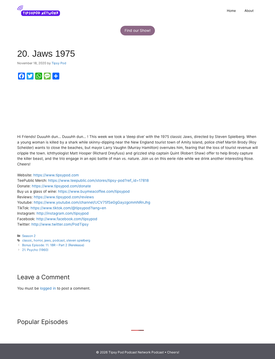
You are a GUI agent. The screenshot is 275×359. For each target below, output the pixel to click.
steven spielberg (78, 240)
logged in (48, 288)
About (249, 11)
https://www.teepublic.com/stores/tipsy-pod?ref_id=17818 (98, 180)
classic (27, 240)
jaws (47, 240)
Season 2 (29, 236)
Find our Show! (138, 30)
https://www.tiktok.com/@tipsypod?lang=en (68, 208)
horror (38, 240)
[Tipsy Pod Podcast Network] (38, 10)
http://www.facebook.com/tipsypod (66, 219)
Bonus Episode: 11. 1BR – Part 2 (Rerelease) (53, 245)
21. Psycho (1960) (35, 250)
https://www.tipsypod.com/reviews (64, 197)
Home (231, 11)
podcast (59, 240)
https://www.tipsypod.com (56, 175)
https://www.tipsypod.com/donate (61, 186)
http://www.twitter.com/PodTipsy (60, 224)
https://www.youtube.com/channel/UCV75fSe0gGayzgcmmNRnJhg (92, 202)
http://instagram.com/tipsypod (63, 213)
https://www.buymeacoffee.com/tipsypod (94, 191)
